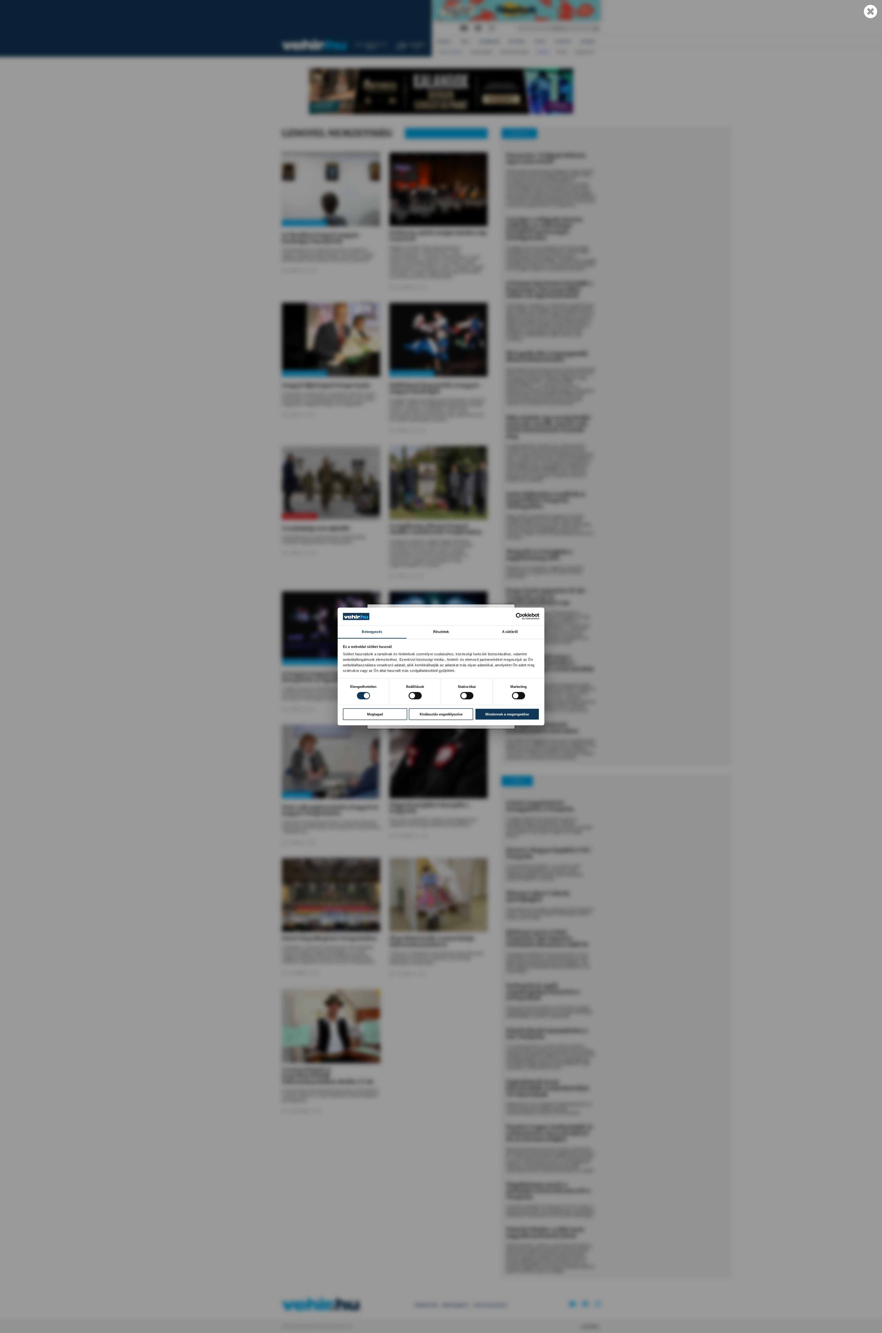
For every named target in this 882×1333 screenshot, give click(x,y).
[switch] (415, 695)
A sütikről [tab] (510, 632)
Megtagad (375, 714)
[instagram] (492, 28)
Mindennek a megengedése (507, 714)
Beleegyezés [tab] (372, 632)
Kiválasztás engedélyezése (441, 714)
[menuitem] (444, 41)
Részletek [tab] (441, 632)
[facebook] (478, 28)
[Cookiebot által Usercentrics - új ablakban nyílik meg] (519, 616)
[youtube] (464, 28)
